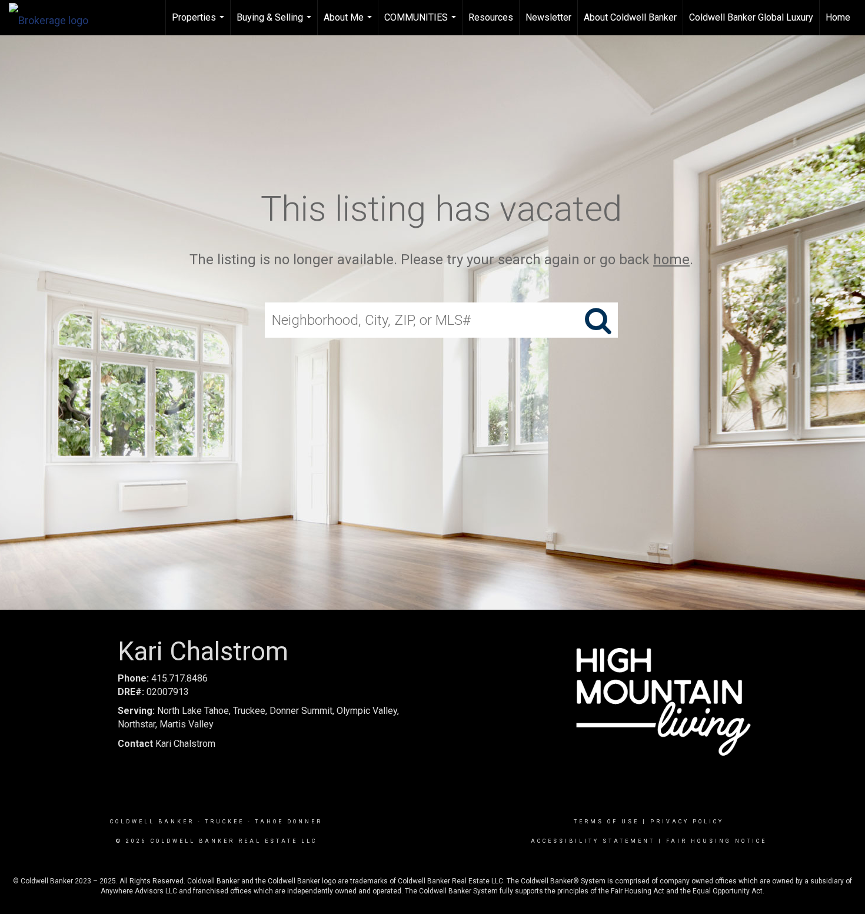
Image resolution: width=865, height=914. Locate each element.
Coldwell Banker (152, 822)
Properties (199, 23)
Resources (490, 17)
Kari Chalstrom (166, 743)
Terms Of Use (606, 822)
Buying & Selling (275, 23)
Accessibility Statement (593, 841)
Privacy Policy (687, 822)
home (671, 259)
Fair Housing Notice (716, 841)
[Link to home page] (54, 17)
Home (838, 17)
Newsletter (548, 17)
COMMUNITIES (421, 23)
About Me (349, 23)
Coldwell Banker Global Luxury (751, 17)
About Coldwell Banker (630, 17)
